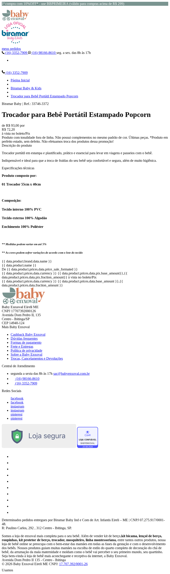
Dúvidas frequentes (24, 338)
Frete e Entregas (22, 346)
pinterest (16, 414)
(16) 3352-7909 (16, 53)
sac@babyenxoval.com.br (71, 373)
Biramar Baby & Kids (26, 88)
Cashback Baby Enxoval (28, 334)
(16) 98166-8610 (43, 53)
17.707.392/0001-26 (73, 564)
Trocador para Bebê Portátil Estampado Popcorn (44, 96)
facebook (17, 398)
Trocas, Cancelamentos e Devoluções (37, 358)
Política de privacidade (26, 350)
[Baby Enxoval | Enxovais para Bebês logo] (15, 19)
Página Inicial (20, 80)
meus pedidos (11, 49)
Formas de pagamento (26, 342)
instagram (17, 406)
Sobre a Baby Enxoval (26, 354)
